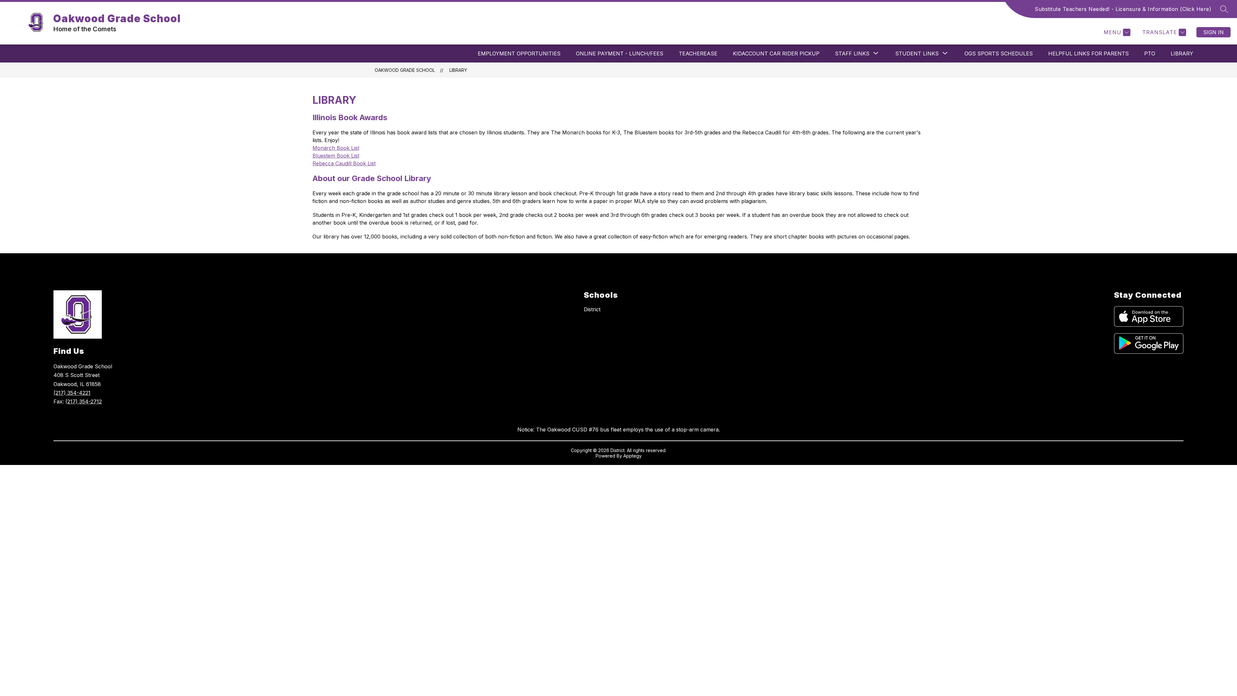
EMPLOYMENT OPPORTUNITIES (519, 53)
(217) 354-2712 (83, 401)
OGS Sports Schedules (998, 53)
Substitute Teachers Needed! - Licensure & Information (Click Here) (1123, 9)
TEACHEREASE (698, 53)
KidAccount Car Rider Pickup (776, 53)
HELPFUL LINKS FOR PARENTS (1088, 53)
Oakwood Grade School (405, 70)
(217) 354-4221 (72, 393)
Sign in (1213, 32)
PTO (1149, 53)
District (592, 309)
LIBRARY (1182, 53)
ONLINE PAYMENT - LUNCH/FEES (619, 53)
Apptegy (632, 456)
